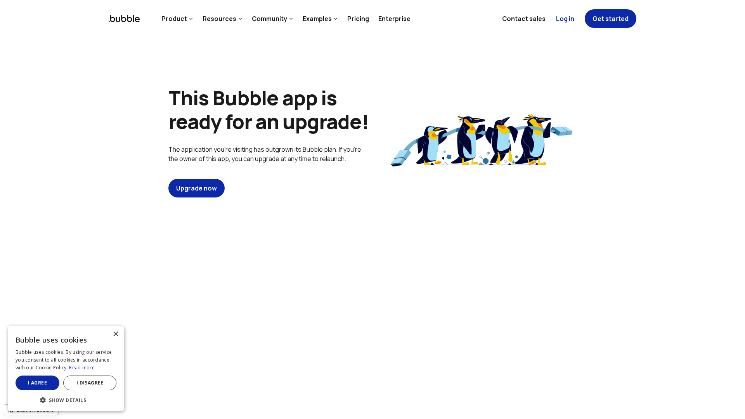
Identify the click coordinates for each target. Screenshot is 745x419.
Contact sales (524, 18)
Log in (565, 18)
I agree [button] (37, 382)
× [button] (115, 334)
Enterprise (394, 18)
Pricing (358, 18)
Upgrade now (196, 188)
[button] (66, 399)
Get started (611, 18)
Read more (82, 367)
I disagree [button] (90, 382)
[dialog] (66, 368)
